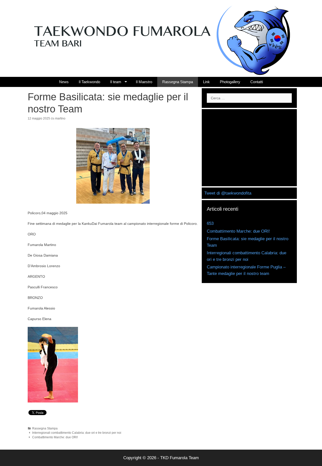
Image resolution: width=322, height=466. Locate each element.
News (64, 82)
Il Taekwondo (89, 82)
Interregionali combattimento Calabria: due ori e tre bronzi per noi (76, 432)
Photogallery (230, 82)
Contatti (256, 82)
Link (206, 82)
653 (210, 223)
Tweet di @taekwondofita (227, 193)
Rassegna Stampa (177, 82)
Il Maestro (144, 82)
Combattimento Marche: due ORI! (55, 437)
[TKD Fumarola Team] (161, 39)
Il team (115, 82)
